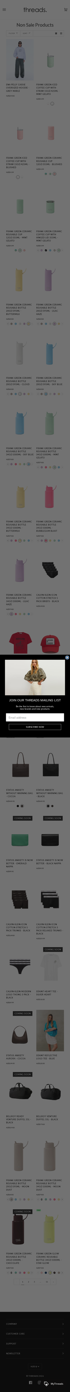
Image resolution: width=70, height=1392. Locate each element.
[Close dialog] (67, 657)
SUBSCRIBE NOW (35, 727)
